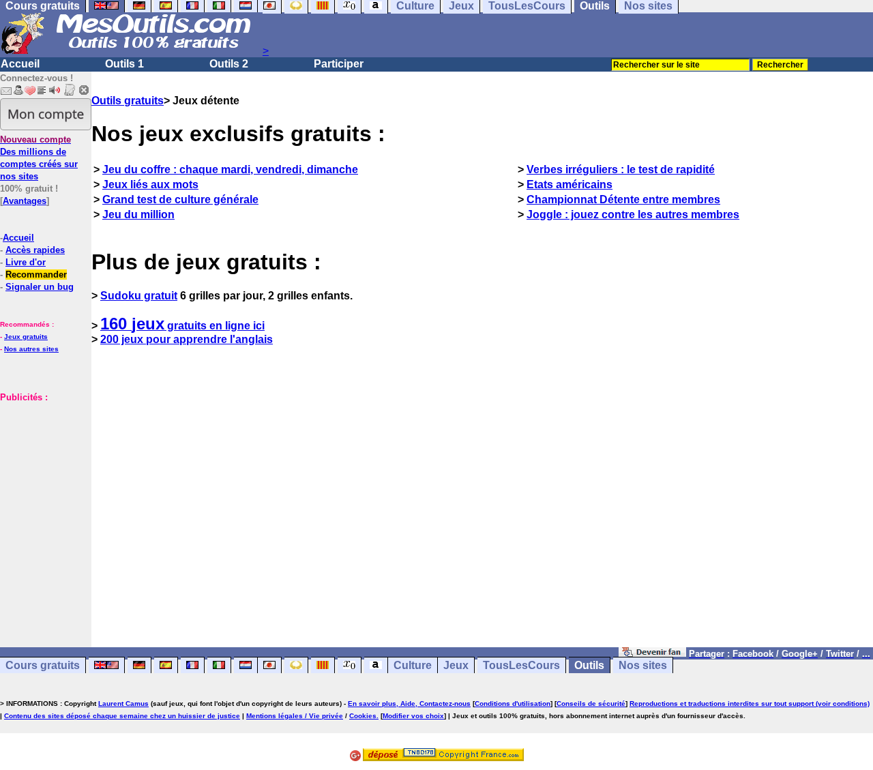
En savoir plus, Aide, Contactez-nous (409, 703)
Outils (589, 665)
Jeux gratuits (26, 336)
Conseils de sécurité (591, 703)
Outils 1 (124, 64)
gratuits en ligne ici (182, 325)
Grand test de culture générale (180, 199)
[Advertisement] (41, 505)
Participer (339, 64)
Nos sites (643, 665)
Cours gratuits (42, 665)
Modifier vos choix (413, 716)
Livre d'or (25, 262)
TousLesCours (521, 665)
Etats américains (569, 184)
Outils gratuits (127, 100)
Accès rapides (35, 250)
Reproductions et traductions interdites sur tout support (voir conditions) (750, 703)
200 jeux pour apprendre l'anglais (186, 339)
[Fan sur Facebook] (652, 653)
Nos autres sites (31, 349)
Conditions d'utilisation (512, 703)
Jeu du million (138, 214)
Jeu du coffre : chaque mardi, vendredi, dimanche (230, 169)
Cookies (362, 716)
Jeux (456, 665)
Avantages (24, 201)
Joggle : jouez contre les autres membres (633, 214)
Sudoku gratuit (138, 295)
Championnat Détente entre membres (623, 199)
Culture (413, 665)
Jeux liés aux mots (150, 184)
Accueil (20, 64)
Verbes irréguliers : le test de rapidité (621, 169)
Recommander (36, 274)
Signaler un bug (39, 287)
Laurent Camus (123, 703)
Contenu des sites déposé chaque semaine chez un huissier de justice (122, 716)
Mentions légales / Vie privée (294, 716)
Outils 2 (228, 64)
